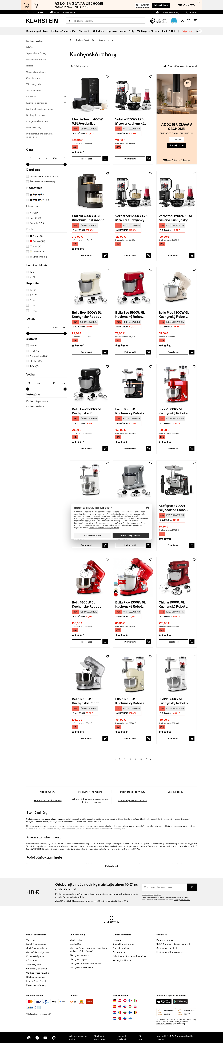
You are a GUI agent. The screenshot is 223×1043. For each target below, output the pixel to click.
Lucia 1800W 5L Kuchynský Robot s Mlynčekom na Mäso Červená (174, 411)
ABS (33, 345)
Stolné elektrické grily (36, 72)
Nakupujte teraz (161, 5)
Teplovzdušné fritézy (36, 53)
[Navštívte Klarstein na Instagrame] (28, 1038)
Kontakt (193, 12)
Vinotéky (30, 940)
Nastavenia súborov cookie (169, 952)
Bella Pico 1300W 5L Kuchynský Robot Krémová (174, 315)
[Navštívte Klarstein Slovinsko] (124, 1018)
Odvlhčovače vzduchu (36, 948)
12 (32, 272)
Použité (35, 218)
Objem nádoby (175, 791)
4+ (45, 200)
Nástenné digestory (35, 977)
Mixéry (29, 47)
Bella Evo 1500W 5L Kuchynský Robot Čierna (86, 411)
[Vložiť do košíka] (105, 158)
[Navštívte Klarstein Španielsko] (114, 1006)
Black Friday (76, 940)
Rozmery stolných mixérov (48, 800)
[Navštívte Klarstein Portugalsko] (119, 1018)
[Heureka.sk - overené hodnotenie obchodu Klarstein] (174, 20)
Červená (38, 241)
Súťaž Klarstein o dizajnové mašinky (173, 944)
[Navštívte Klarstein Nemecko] (114, 1000)
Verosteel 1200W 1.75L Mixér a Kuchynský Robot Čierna (176, 218)
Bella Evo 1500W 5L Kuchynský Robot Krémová (86, 315)
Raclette (30, 65)
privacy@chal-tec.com (182, 900)
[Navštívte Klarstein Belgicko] (135, 1012)
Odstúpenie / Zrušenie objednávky (129, 956)
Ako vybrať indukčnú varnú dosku (86, 963)
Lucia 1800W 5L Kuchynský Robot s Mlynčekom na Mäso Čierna (131, 411)
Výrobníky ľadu (33, 84)
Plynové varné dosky (36, 985)
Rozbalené (37, 223)
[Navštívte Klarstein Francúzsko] (130, 1000)
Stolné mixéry (47, 791)
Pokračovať (111, 866)
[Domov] (73, 40)
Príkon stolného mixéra (90, 791)
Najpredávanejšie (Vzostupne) (182, 66)
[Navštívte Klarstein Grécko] (130, 1018)
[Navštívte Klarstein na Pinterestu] (53, 1038)
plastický (36, 361)
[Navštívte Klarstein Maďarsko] (130, 1006)
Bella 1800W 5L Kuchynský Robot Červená (85, 604)
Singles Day (75, 944)
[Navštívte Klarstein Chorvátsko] (114, 1012)
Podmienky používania (164, 1024)
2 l (32, 300)
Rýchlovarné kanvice (36, 59)
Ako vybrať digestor (79, 959)
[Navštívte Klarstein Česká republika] (124, 1006)
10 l (33, 290)
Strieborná (39, 257)
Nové (34, 213)
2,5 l (33, 295)
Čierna (37, 236)
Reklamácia (119, 952)
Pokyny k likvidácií (165, 940)
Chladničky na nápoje (36, 968)
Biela (36, 246)
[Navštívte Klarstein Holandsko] (114, 1018)
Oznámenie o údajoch (166, 948)
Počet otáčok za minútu (132, 791)
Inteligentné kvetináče (37, 121)
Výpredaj (187, 31)
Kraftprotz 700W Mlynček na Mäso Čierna (172, 508)
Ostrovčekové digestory (37, 952)
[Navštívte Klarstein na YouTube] (45, 1038)
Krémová (38, 251)
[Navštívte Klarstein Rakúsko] (119, 1000)
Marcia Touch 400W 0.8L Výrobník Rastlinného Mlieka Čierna (87, 121)
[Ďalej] (200, 31)
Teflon (34, 366)
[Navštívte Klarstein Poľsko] (135, 1006)
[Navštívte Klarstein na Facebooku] (37, 1038)
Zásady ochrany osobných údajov (175, 1022)
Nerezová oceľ (39, 356)
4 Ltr (33, 310)
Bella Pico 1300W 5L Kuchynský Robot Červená (130, 604)
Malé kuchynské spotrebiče (39, 109)
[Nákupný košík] (195, 20)
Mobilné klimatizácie (36, 944)
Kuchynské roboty (35, 41)
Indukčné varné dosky (36, 981)
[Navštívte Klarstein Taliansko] (135, 1000)
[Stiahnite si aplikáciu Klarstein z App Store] (164, 1001)
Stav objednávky (121, 948)
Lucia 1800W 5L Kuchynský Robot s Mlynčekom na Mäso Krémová (131, 701)
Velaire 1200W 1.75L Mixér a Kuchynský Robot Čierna (130, 121)
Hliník (34, 351)
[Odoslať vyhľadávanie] (69, 20)
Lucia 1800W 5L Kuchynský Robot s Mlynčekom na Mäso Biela (174, 701)
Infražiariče (32, 960)
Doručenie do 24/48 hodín (44, 176)
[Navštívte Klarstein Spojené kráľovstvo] (119, 1006)
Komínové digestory (36, 956)
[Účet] (182, 20)
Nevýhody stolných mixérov (132, 800)
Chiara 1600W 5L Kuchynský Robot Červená (172, 604)
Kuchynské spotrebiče (37, 401)
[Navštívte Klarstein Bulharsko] (124, 1012)
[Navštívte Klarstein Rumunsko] (119, 1012)
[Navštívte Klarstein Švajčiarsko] (124, 1000)
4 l (32, 305)
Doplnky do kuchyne (36, 115)
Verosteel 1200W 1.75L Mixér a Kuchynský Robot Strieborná (132, 218)
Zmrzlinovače (33, 78)
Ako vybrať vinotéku (79, 955)
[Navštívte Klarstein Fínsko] (130, 1012)
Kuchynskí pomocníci (36, 103)
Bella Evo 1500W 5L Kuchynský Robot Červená (130, 315)
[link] (90, 94)
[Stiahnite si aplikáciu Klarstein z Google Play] (180, 1001)
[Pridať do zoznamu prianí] (107, 76)
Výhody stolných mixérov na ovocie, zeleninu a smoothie (90, 800)
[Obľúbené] (188, 20)
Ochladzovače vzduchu (37, 973)
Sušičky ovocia (33, 90)
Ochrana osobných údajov (151, 895)
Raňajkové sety (33, 127)
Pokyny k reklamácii (123, 960)
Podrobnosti (86, 159)
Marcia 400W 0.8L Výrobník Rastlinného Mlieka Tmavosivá (88, 218)
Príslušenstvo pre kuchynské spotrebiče (40, 135)
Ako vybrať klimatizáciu (81, 967)
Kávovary (30, 96)
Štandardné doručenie (42, 181)
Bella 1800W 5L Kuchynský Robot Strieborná (85, 701)
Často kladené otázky (170, 12)
